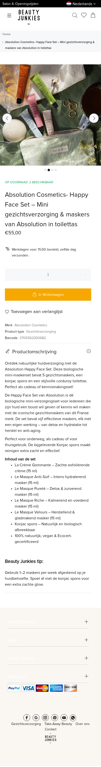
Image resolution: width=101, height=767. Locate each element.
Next (94, 118)
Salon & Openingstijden (20, 4)
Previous (7, 118)
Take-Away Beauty (58, 724)
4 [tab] (55, 170)
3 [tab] (52, 170)
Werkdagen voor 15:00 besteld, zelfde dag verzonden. (44, 252)
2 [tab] (49, 170)
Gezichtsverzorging (41, 331)
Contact (50, 729)
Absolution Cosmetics (30, 325)
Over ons (83, 724)
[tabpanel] (50, 115)
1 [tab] (45, 170)
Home (6, 34)
